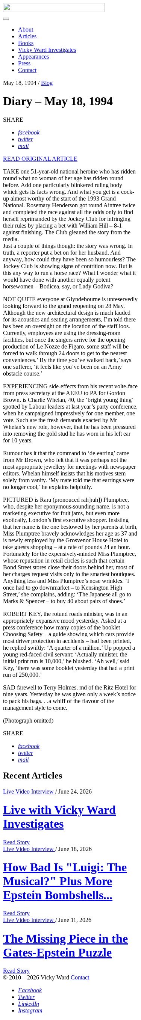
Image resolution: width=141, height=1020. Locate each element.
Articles (27, 36)
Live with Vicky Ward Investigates (59, 816)
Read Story (16, 842)
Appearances (33, 56)
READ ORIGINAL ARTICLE (40, 158)
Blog (47, 83)
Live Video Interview (29, 791)
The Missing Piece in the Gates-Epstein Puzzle (65, 945)
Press (24, 63)
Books (25, 43)
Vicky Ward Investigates (47, 50)
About (25, 29)
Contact (27, 70)
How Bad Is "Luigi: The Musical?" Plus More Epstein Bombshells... (65, 881)
